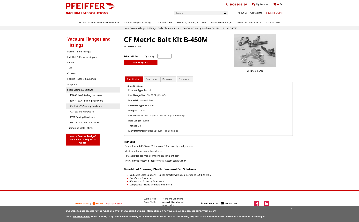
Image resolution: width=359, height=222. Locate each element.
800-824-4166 (238, 4)
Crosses (71, 73)
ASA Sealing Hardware (82, 111)
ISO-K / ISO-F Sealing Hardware (86, 100)
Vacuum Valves (273, 22)
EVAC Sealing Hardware (82, 117)
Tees (69, 67)
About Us (243, 12)
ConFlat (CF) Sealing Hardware (197, 28)
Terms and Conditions (172, 198)
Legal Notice (168, 205)
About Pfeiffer (150, 202)
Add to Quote (140, 62)
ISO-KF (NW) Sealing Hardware (86, 95)
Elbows (71, 62)
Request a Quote (274, 12)
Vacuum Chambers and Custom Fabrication (99, 22)
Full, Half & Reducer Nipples (82, 57)
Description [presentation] (152, 79)
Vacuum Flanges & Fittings (143, 28)
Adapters (72, 84)
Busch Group (150, 198)
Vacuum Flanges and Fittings (138, 22)
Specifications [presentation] (134, 79)
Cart (281, 4)
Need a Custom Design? (83, 139)
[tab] (134, 79)
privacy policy (207, 210)
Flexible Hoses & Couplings (81, 78)
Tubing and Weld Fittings (80, 127)
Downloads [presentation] (168, 79)
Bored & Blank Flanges (79, 51)
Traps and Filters (164, 22)
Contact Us (256, 12)
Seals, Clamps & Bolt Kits (169, 28)
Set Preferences (81, 216)
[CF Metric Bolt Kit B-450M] (255, 50)
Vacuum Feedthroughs (222, 22)
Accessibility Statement (173, 202)
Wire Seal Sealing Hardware (84, 122)
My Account (262, 4)
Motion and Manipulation (249, 22)
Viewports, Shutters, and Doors (191, 22)
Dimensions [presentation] (185, 79)
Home (126, 28)
